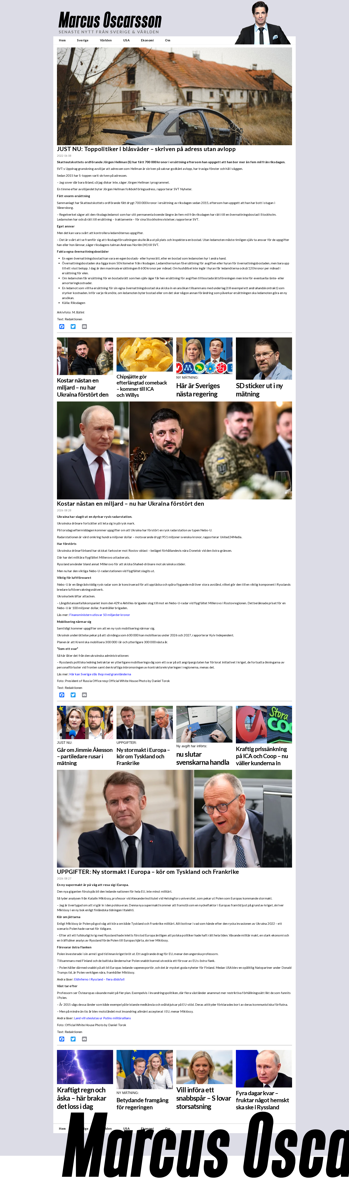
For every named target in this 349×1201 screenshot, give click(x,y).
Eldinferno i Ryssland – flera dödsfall (99, 979)
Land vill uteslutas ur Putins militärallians (102, 1018)
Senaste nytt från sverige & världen (109, 31)
